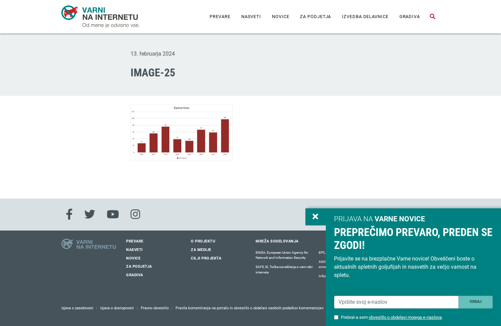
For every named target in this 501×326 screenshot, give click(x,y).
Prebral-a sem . (392, 317)
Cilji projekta (206, 258)
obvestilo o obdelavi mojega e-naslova (405, 317)
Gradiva (409, 16)
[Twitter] (90, 214)
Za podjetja (315, 16)
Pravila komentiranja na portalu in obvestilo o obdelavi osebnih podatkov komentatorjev (249, 308)
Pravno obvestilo (155, 308)
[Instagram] (135, 214)
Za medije (201, 250)
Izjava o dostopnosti (117, 308)
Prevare (220, 16)
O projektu (203, 241)
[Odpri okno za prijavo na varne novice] (315, 216)
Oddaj (476, 301)
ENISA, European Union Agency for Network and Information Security (282, 255)
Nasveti (251, 16)
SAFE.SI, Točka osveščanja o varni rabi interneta (284, 270)
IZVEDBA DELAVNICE (365, 16)
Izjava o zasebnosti (77, 308)
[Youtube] (112, 214)
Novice (280, 16)
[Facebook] (69, 214)
